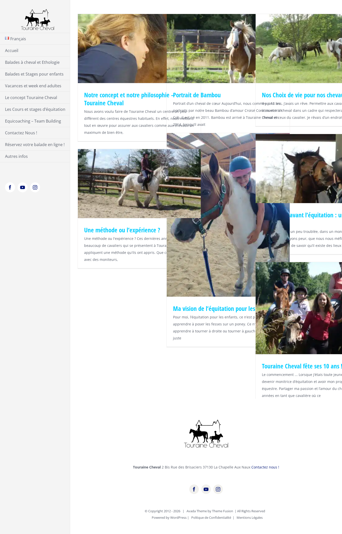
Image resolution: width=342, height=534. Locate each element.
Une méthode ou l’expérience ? (122, 230)
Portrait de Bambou (197, 95)
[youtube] (206, 489)
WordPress (178, 517)
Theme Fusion (222, 511)
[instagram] (218, 489)
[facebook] (194, 489)
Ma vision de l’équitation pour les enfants (224, 308)
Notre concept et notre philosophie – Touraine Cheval (129, 99)
